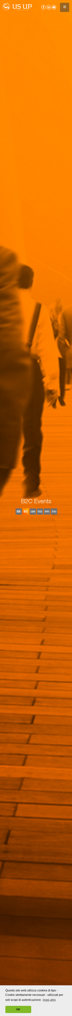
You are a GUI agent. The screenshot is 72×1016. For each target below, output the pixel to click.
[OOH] (47, 511)
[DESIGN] (40, 511)
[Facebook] (43, 6)
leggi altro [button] (49, 999)
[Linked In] (48, 6)
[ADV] (33, 511)
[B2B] (19, 511)
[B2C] (26, 511)
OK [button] (18, 1009)
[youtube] (53, 6)
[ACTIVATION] (54, 511)
